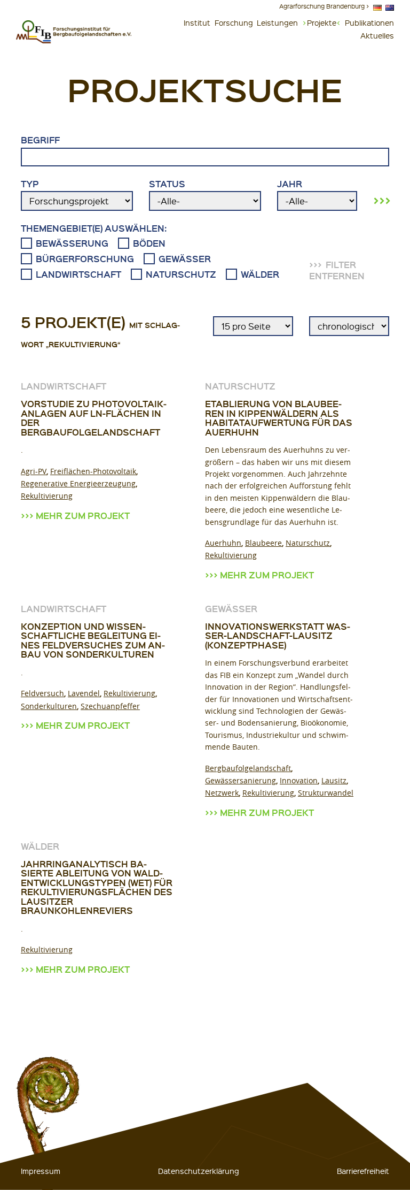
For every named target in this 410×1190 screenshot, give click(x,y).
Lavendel (84, 693)
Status (167, 184)
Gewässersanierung (240, 780)
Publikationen (369, 22)
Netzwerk (222, 793)
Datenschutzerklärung (198, 1171)
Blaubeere (263, 543)
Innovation (299, 780)
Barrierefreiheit (363, 1171)
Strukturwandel (325, 793)
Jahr (289, 184)
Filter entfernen (337, 270)
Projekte (321, 22)
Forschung (234, 22)
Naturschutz (308, 543)
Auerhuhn (223, 543)
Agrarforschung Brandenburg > (324, 6)
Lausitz (333, 780)
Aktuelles (377, 35)
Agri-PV (33, 471)
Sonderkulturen (49, 706)
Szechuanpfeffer (110, 706)
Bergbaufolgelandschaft (248, 768)
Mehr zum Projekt (83, 515)
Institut (197, 22)
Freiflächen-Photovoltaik (93, 471)
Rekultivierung (47, 496)
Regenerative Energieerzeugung (78, 483)
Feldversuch (42, 693)
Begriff (40, 140)
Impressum (40, 1171)
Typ (30, 184)
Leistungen (277, 22)
